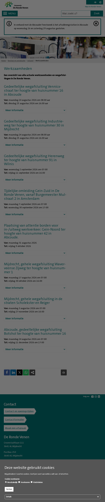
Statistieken (38, 482)
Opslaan (9, 489)
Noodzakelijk (12, 482)
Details (9, 497)
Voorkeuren (25, 482)
